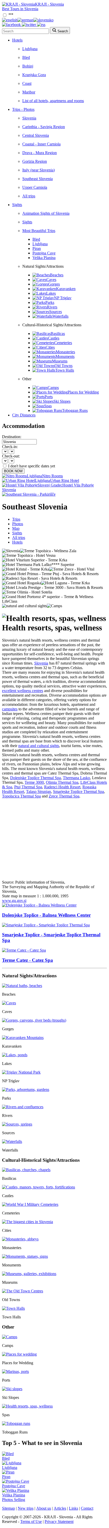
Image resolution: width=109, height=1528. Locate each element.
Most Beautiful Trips (38, 230)
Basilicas (58, 333)
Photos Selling (13, 1499)
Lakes (51, 293)
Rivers (52, 307)
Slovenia (29, 118)
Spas (48, 406)
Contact (87, 1508)
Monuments (65, 356)
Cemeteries (63, 343)
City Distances (23, 415)
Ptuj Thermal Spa (28, 787)
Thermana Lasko (76, 778)
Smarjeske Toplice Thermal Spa (78, 791)
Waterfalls (60, 316)
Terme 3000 (34, 782)
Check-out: (11, 456)
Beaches (56, 275)
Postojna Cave (44, 253)
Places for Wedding (83, 392)
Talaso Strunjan (38, 791)
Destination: (11, 437)
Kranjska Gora (34, 75)
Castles (53, 338)
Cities (50, 347)
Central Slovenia (35, 135)
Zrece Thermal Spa (64, 796)
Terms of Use (31, 1521)
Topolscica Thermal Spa (21, 796)
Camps (53, 387)
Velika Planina (44, 257)
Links (73, 1508)
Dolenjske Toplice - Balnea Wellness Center (46, 915)
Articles (60, 1508)
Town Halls (64, 370)
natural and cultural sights (38, 745)
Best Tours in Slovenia (20, 9)
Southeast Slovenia (37, 179)
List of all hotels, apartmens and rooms (53, 101)
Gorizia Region (34, 161)
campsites (9, 709)
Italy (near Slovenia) (38, 170)
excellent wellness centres (22, 690)
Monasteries (65, 352)
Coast (26, 83)
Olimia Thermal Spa (62, 782)
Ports (49, 397)
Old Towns (63, 365)
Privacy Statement (59, 1521)
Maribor (28, 92)
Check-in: (10, 446)
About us (43, 1508)
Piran (36, 248)
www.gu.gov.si (14, 900)
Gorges (54, 284)
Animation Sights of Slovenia (45, 213)
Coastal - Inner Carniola (41, 144)
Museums (59, 361)
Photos (17, 524)
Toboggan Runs (75, 410)
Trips (16, 519)
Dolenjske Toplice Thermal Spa (35, 778)
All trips (28, 196)
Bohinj (27, 66)
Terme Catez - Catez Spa (27, 960)
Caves (51, 279)
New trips (25, 1508)
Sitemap (8, 1508)
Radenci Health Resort (62, 787)
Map (16, 528)
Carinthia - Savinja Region (43, 127)
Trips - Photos (23, 109)
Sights (17, 204)
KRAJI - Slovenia (49, 4)
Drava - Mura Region (39, 153)
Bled (26, 57)
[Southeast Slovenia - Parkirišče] (29, 494)
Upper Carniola (34, 187)
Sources (55, 311)
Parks (49, 302)
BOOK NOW (13, 471)
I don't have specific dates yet (31, 466)
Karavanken (66, 289)
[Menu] (11, 15)
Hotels (17, 40)
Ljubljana (30, 49)
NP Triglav (62, 298)
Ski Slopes (61, 401)
